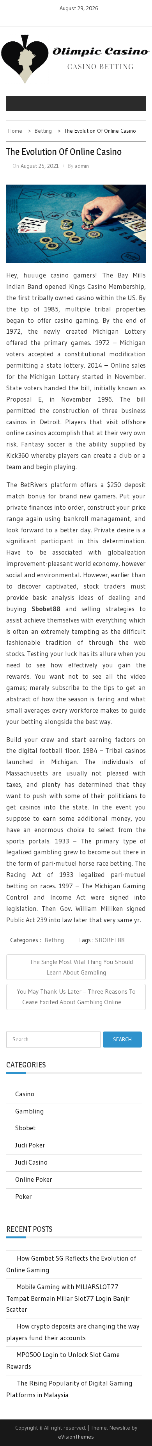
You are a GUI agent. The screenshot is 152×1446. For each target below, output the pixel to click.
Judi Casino (31, 1162)
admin (82, 165)
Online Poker (33, 1179)
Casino (24, 1094)
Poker (23, 1196)
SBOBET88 (110, 940)
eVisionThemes (76, 1436)
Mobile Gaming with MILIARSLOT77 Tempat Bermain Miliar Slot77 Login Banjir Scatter (68, 1298)
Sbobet (25, 1128)
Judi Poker (30, 1145)
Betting (54, 940)
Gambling (29, 1111)
